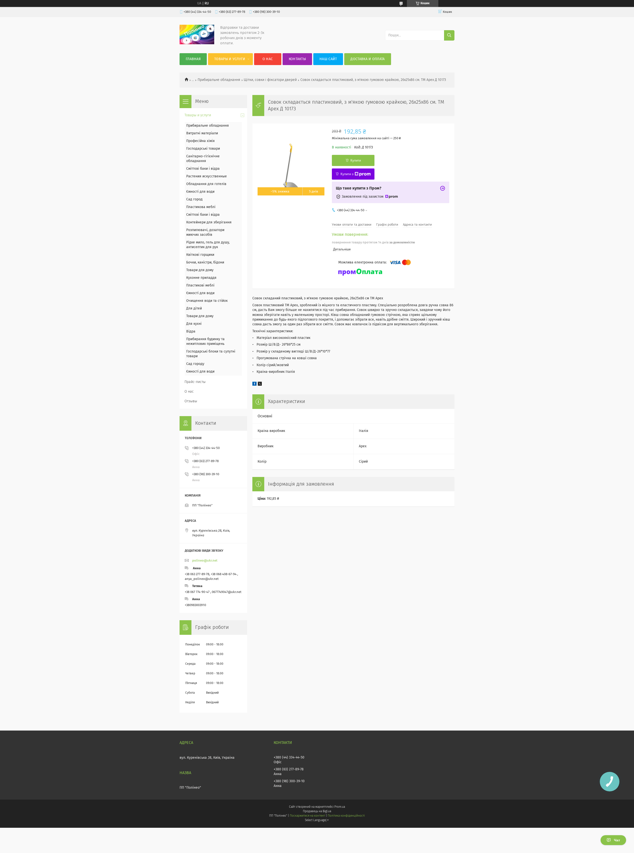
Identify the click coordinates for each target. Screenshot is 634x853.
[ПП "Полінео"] (197, 43)
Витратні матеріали (202, 133)
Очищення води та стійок (207, 301)
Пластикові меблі (200, 285)
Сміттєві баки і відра (203, 168)
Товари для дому (199, 270)
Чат (617, 840)
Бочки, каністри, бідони (205, 262)
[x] (260, 384)
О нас (268, 59)
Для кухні (194, 324)
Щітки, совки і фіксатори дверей (270, 80)
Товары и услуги (229, 59)
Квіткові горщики (200, 255)
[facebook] (254, 384)
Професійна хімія (200, 141)
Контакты (297, 59)
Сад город (194, 199)
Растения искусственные (206, 176)
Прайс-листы (195, 382)
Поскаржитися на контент (307, 815)
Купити (355, 160)
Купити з (347, 174)
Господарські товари (203, 148)
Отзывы (191, 401)
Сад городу (195, 364)
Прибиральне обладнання (219, 80)
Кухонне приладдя (201, 278)
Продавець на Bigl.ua (317, 811)
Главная (193, 59)
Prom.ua (339, 807)
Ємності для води (200, 191)
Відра (190, 331)
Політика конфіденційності (346, 815)
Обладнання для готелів (206, 184)
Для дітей (194, 308)
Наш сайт (328, 59)
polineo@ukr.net (204, 560)
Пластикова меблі (200, 207)
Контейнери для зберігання (209, 222)
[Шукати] (449, 35)
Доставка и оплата (367, 59)
